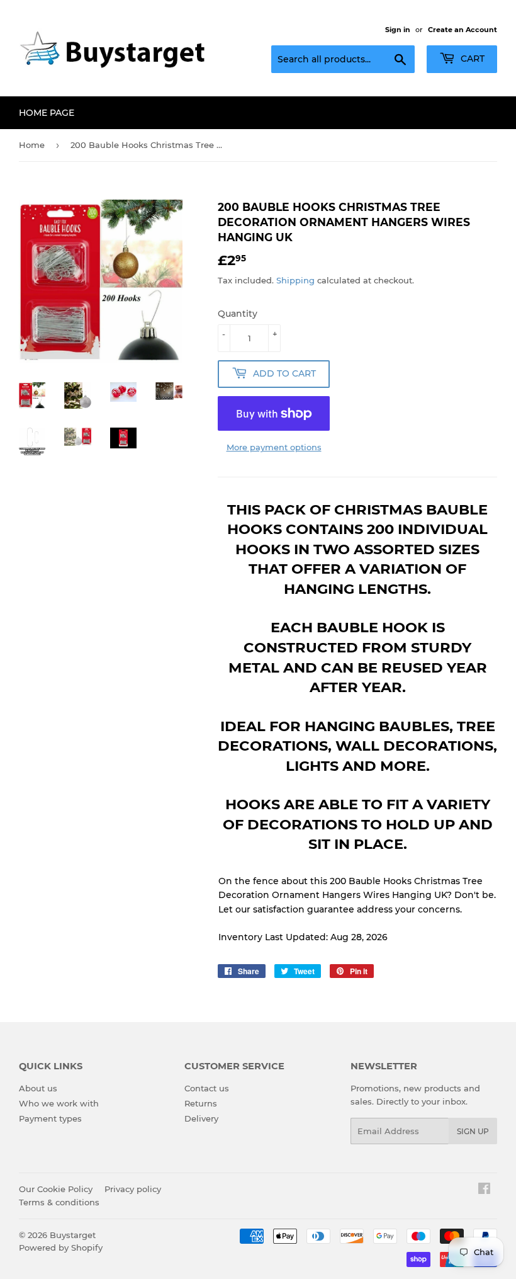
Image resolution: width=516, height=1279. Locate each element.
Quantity (237, 313)
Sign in (397, 29)
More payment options (274, 447)
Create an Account (462, 29)
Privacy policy (132, 1189)
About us (38, 1088)
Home (32, 145)
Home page (46, 112)
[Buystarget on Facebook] (484, 1190)
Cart (471, 58)
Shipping (295, 280)
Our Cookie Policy (56, 1189)
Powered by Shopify (61, 1247)
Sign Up (473, 1131)
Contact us (206, 1088)
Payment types (50, 1118)
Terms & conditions (59, 1202)
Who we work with (59, 1103)
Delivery (201, 1118)
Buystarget (73, 1235)
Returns (200, 1103)
